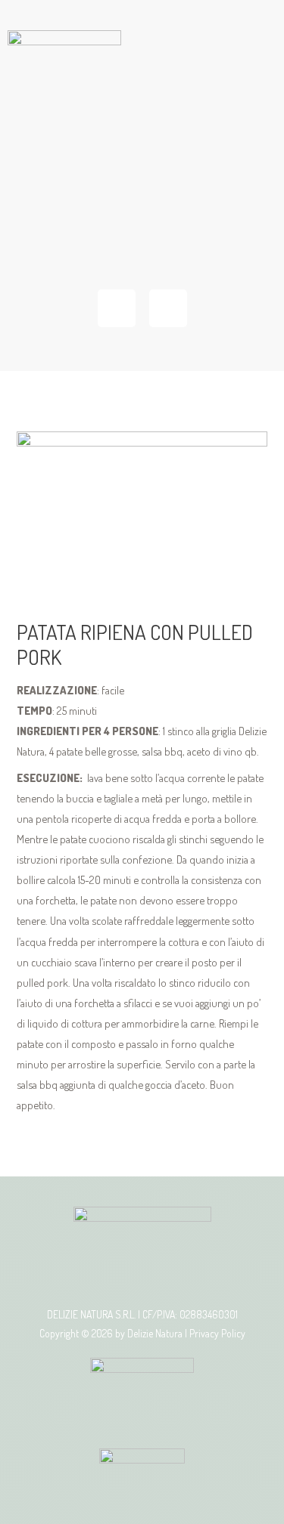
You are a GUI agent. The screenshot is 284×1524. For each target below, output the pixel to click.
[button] (142, 219)
